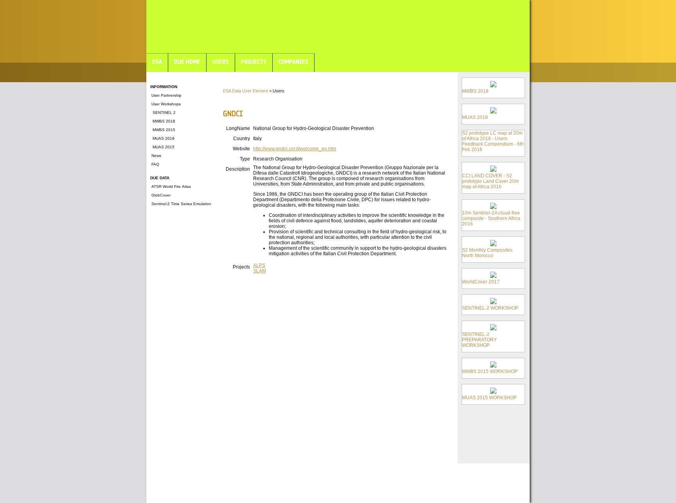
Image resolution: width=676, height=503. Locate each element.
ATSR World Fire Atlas (170, 186)
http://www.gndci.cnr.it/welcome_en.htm (294, 148)
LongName (238, 128)
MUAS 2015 (162, 147)
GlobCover (160, 195)
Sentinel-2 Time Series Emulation (180, 204)
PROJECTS (254, 61)
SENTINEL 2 (163, 112)
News (155, 155)
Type (245, 159)
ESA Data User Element (245, 90)
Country (241, 138)
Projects (241, 267)
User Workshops (165, 104)
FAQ (154, 164)
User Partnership (166, 95)
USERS (220, 61)
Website (241, 148)
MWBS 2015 (162, 130)
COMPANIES (293, 61)
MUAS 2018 (162, 138)
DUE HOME (187, 61)
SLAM (259, 271)
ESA (157, 61)
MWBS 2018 (162, 121)
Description (238, 169)
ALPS (259, 265)
